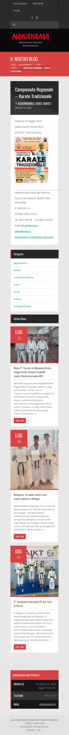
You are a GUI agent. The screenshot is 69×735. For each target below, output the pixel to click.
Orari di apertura (20, 3)
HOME (13, 64)
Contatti (16, 10)
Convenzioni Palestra (23, 277)
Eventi (39, 64)
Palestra (18, 299)
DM (36, 730)
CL (42, 730)
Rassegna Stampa (22, 306)
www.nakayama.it (23, 231)
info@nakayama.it (30, 225)
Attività (17, 270)
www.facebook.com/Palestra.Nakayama (34, 237)
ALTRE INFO (20, 420)
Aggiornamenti (25, 64)
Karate (14, 68)
